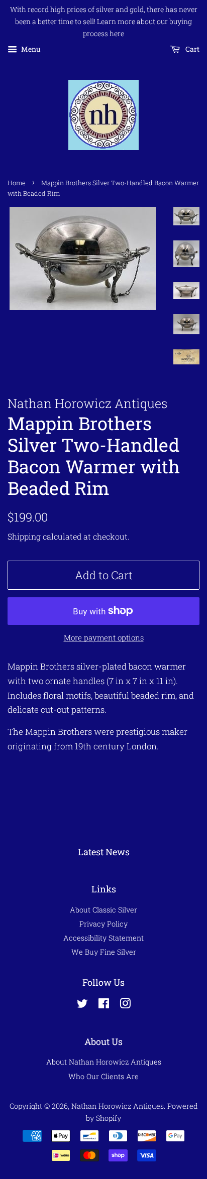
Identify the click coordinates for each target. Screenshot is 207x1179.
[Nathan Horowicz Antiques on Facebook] (104, 1005)
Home (17, 183)
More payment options (104, 637)
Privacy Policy (103, 924)
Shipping (24, 536)
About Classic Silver (103, 909)
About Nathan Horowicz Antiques (103, 1062)
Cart (191, 49)
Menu (30, 49)
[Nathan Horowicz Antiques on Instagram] (125, 1005)
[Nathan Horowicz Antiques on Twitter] (82, 1005)
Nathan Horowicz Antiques (117, 1106)
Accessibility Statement (103, 938)
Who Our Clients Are (103, 1076)
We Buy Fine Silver (103, 952)
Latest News (104, 852)
